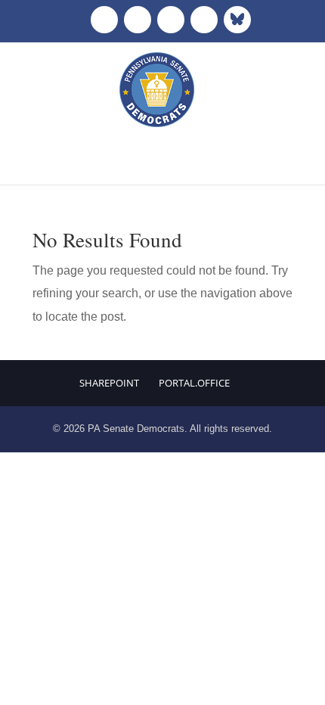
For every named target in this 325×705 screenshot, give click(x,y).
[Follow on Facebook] (104, 19)
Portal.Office (194, 383)
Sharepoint (109, 383)
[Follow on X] (137, 19)
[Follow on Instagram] (170, 19)
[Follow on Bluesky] (237, 19)
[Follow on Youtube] (204, 19)
